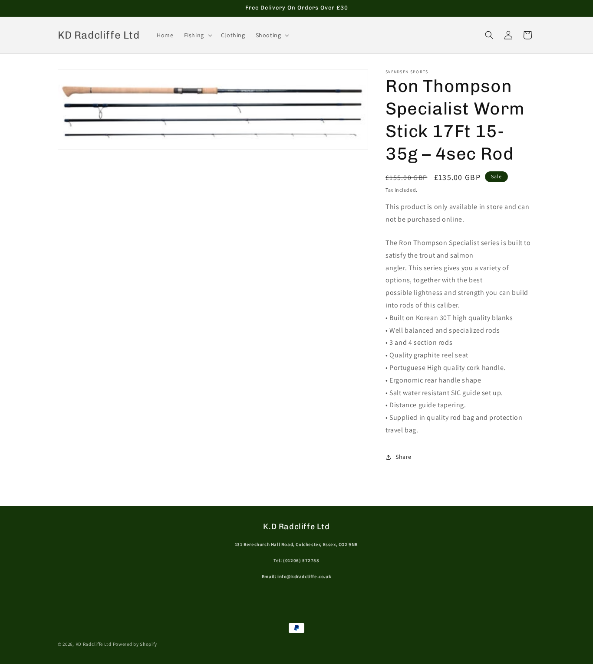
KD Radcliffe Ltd (94, 644)
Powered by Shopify (135, 644)
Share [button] (403, 457)
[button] (197, 35)
